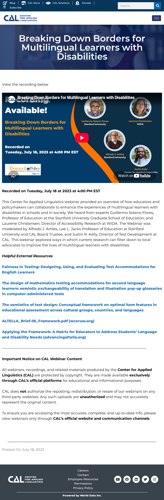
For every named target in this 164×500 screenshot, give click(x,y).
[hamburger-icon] (156, 18)
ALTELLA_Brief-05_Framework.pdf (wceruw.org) (48, 321)
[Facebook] (127, 479)
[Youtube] (117, 479)
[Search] (157, 5)
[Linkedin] (136, 479)
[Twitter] (145, 479)
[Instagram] (154, 479)
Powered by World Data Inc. (82, 495)
